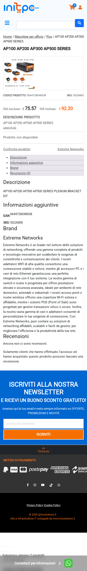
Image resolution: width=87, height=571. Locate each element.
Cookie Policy (52, 505)
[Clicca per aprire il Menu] (8, 23)
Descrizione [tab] (18, 157)
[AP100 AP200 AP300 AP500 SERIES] (43, 73)
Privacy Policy (35, 505)
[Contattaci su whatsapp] (59, 485)
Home (7, 37)
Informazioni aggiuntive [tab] (26, 163)
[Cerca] (79, 23)
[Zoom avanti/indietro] (1, 546)
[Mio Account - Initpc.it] (80, 8)
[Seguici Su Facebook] (28, 485)
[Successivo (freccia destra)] (4, 551)
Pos (49, 37)
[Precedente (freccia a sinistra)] (1, 551)
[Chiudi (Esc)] (11, 546)
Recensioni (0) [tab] (20, 173)
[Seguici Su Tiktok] (51, 485)
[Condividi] (8, 546)
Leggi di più (9, 127)
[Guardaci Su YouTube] (43, 485)
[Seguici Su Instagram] (35, 485)
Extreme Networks (71, 149)
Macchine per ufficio (29, 37)
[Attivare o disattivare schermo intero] (4, 546)
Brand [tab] (14, 168)
